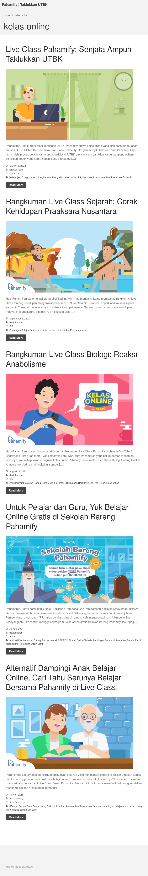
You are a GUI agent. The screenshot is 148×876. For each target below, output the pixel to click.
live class (87, 177)
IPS (11, 326)
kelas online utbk (72, 177)
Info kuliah (43, 330)
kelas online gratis (52, 177)
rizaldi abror (15, 322)
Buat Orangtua (17, 802)
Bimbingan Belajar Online (22, 330)
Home (7, 15)
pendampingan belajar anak (113, 806)
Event (12, 636)
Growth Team (16, 169)
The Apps (14, 173)
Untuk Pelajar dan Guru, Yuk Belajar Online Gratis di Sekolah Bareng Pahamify (67, 516)
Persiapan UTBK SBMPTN (33, 643)
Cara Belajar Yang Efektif (40, 806)
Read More (16, 185)
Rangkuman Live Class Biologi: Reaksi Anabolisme (71, 358)
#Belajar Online (17, 806)
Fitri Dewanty (16, 798)
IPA (11, 479)
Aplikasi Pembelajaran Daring (25, 482)
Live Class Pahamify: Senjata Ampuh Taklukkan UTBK (68, 53)
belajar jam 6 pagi (18, 177)
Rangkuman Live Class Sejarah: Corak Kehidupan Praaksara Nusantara (71, 205)
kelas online (35, 177)
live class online (101, 177)
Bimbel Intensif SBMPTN (55, 640)
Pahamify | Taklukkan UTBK (25, 4)
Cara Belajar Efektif (131, 640)
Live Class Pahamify (122, 177)
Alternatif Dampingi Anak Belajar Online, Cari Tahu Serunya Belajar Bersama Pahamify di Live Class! (63, 677)
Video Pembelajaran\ (74, 330)
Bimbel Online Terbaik (53, 482)
